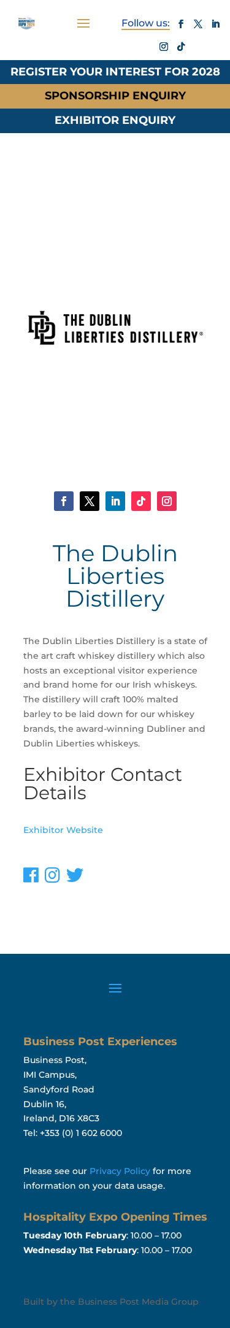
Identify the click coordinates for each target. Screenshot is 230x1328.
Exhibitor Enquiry (115, 120)
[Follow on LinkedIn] (215, 24)
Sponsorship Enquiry (115, 95)
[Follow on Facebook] (181, 24)
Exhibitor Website (63, 829)
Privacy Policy (120, 1170)
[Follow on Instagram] (163, 46)
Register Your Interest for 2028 (115, 72)
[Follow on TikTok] (181, 46)
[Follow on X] (198, 24)
